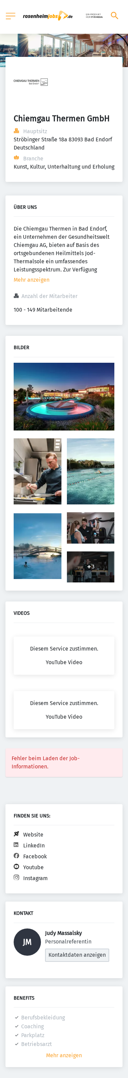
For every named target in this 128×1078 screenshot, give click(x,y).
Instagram (35, 878)
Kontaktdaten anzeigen (77, 955)
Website (33, 834)
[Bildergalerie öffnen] (64, 397)
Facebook (35, 856)
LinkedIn (34, 845)
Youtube (33, 867)
